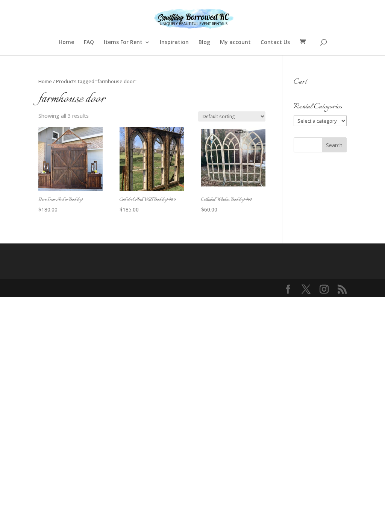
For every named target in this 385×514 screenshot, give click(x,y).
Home (66, 43)
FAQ (89, 43)
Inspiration (174, 43)
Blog (204, 43)
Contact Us (275, 43)
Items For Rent (123, 43)
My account (235, 43)
